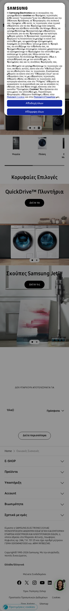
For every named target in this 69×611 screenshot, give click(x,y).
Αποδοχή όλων (34, 103)
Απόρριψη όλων (34, 112)
